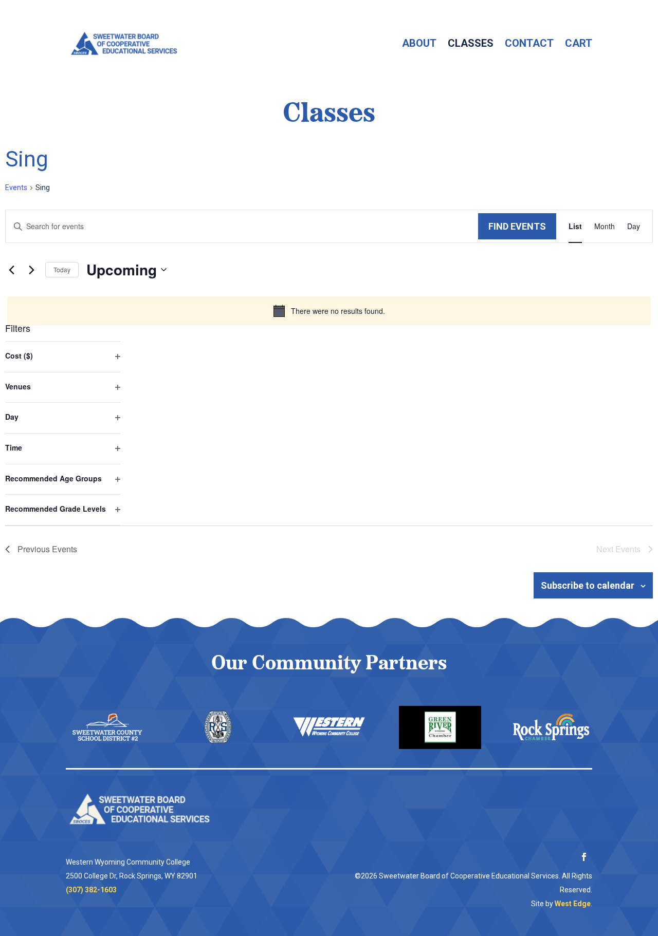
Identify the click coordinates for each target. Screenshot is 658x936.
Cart (578, 43)
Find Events (517, 226)
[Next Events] (31, 270)
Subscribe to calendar (587, 585)
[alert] (329, 310)
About (419, 43)
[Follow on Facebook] (584, 857)
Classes (471, 43)
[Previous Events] (11, 270)
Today (61, 269)
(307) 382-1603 (91, 890)
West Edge (573, 904)
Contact (529, 43)
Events (16, 187)
